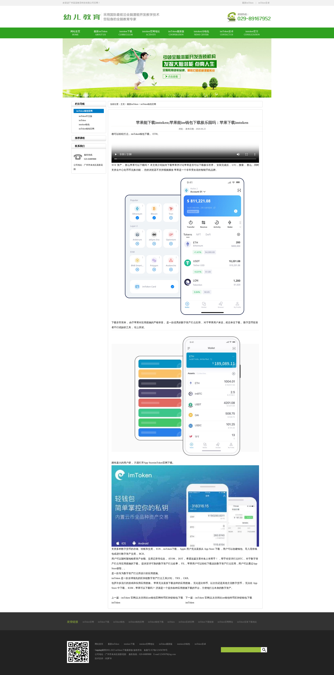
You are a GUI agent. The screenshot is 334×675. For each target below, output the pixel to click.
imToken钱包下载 (156, 622)
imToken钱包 (119, 622)
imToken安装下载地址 (247, 622)
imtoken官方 (251, 31)
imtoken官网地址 (151, 31)
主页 (123, 104)
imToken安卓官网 (186, 622)
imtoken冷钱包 (201, 31)
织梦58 (108, 658)
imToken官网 (88, 622)
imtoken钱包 (84, 124)
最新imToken (247, 3)
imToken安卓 (264, 3)
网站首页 (75, 31)
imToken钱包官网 (86, 129)
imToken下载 (103, 622)
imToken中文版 (85, 116)
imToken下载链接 (206, 622)
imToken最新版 (176, 31)
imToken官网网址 (225, 622)
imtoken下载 (125, 31)
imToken (82, 120)
